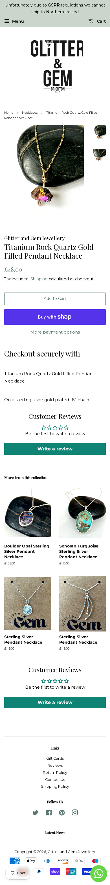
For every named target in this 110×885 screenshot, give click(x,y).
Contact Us (55, 779)
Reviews (55, 765)
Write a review (55, 449)
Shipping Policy (55, 786)
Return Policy (55, 772)
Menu (17, 21)
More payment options (55, 332)
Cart (101, 21)
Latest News (55, 832)
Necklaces (30, 113)
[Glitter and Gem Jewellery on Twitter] (35, 814)
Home (8, 113)
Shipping (39, 279)
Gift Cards (55, 758)
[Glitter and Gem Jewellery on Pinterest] (62, 814)
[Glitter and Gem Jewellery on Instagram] (75, 814)
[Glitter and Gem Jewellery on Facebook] (48, 814)
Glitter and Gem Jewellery (71, 852)
